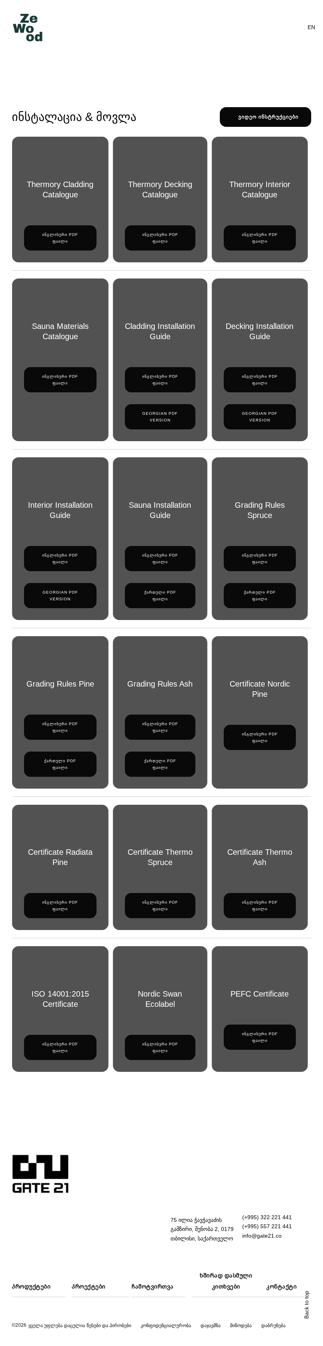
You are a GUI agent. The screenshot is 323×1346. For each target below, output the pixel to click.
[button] (294, 27)
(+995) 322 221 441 (267, 1217)
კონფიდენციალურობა (166, 1325)
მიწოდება (241, 1325)
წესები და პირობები (109, 1325)
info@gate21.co (262, 1236)
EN (311, 27)
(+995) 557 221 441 (267, 1226)
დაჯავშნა (210, 1325)
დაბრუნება (273, 1325)
